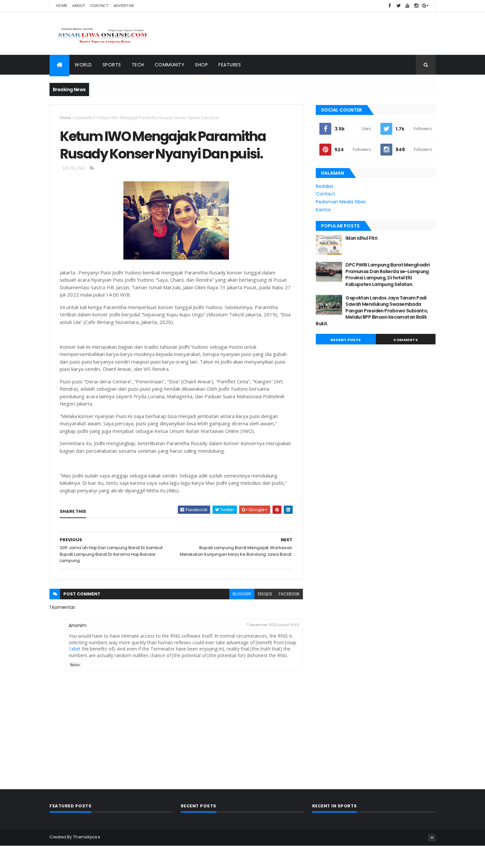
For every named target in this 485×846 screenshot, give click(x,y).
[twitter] (398, 6)
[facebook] (389, 6)
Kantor (323, 209)
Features (229, 64)
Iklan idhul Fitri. (361, 238)
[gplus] (425, 6)
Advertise (124, 6)
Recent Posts (346, 339)
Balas (75, 664)
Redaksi (324, 186)
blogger (242, 594)
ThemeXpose (86, 837)
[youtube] (407, 6)
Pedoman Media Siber (341, 201)
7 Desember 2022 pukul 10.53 (272, 624)
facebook (289, 594)
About (78, 6)
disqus (265, 594)
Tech (138, 64)
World (83, 64)
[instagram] (416, 6)
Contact (99, 6)
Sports (112, 64)
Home (61, 6)
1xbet (75, 649)
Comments (405, 339)
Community (170, 64)
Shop (201, 64)
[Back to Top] (432, 837)
